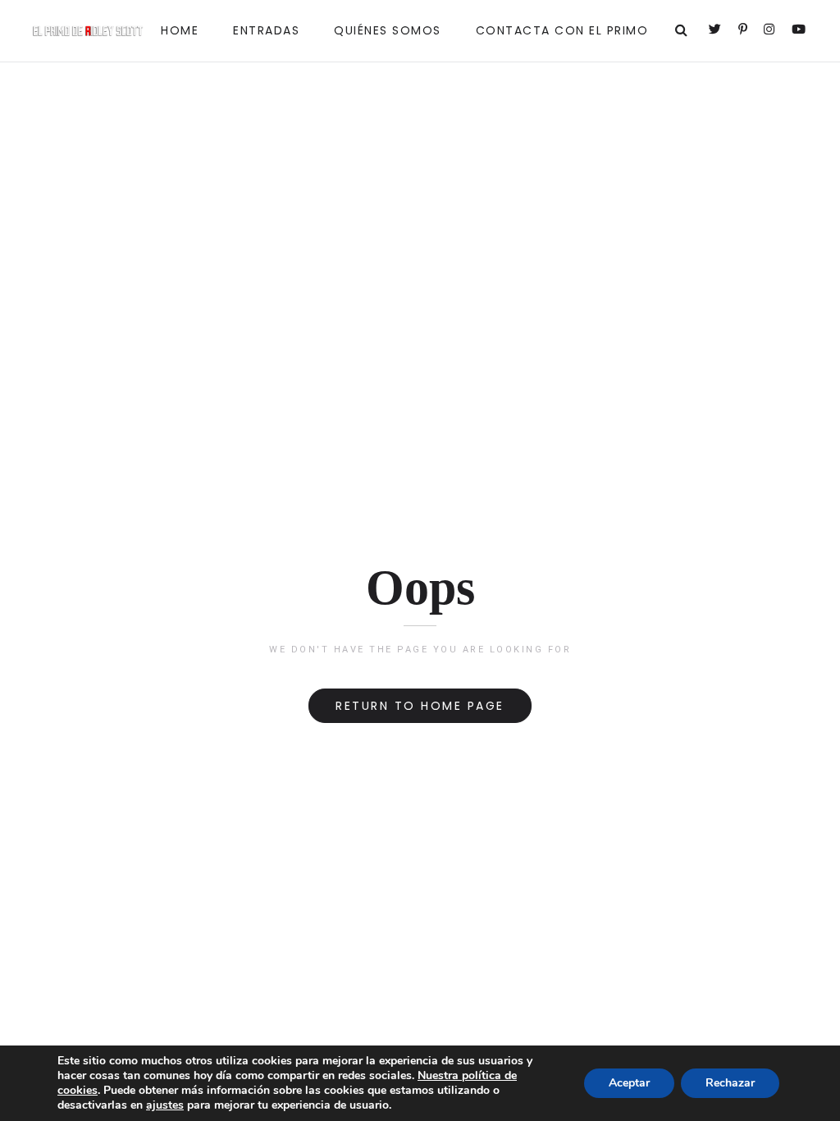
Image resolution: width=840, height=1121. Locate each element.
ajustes (165, 1105)
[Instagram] (770, 30)
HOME (180, 30)
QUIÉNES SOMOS (387, 30)
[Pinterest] (744, 30)
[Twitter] (716, 30)
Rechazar (730, 1083)
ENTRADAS (266, 30)
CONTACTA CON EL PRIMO (562, 30)
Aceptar (629, 1083)
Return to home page (420, 706)
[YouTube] (800, 30)
